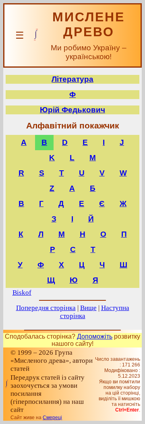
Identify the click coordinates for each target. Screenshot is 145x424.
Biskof (21, 292)
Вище (88, 308)
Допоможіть (94, 336)
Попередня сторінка (46, 308)
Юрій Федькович (72, 109)
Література (72, 79)
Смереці (52, 417)
